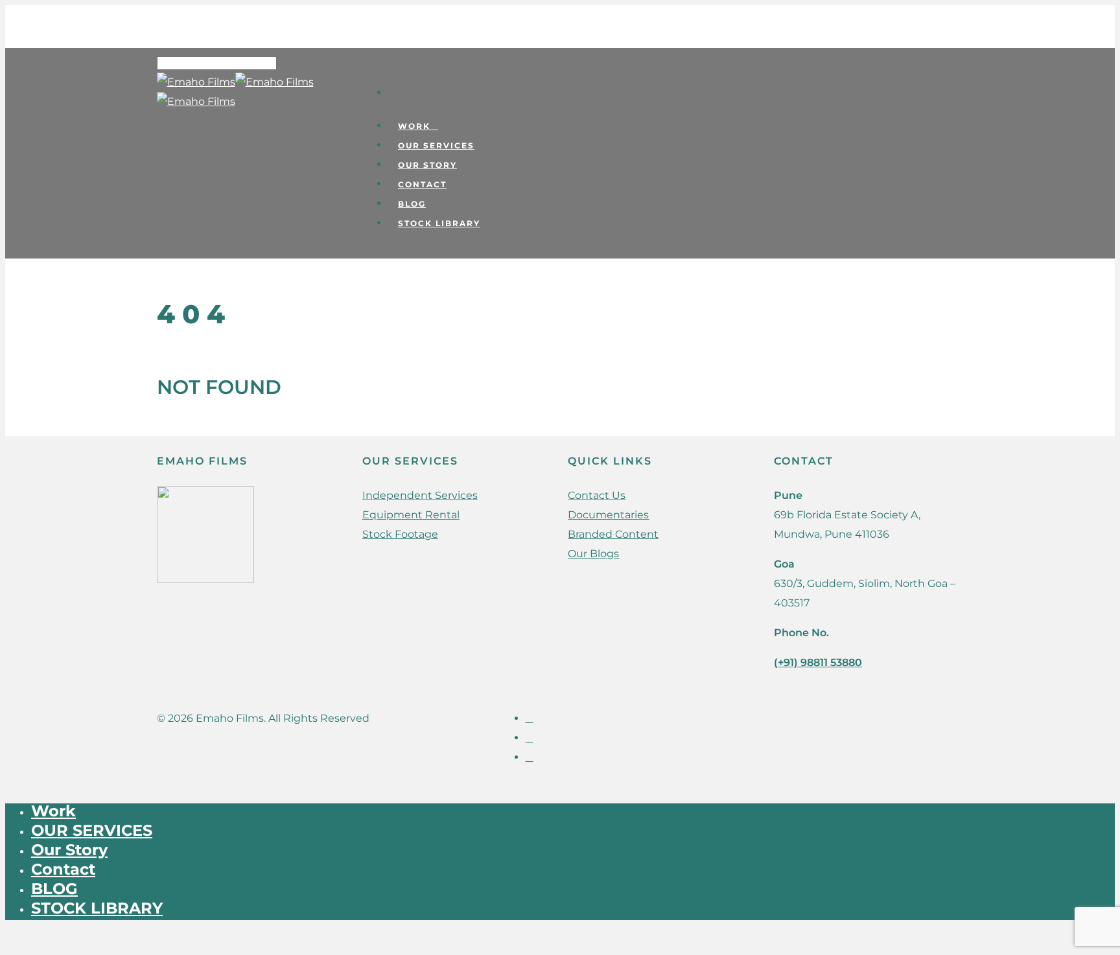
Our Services (436, 145)
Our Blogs (593, 553)
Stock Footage (400, 534)
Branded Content (613, 534)
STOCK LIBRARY (439, 223)
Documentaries (608, 515)
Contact (422, 184)
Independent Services (420, 495)
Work (414, 126)
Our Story (427, 165)
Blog (412, 204)
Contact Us (596, 495)
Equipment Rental (411, 515)
